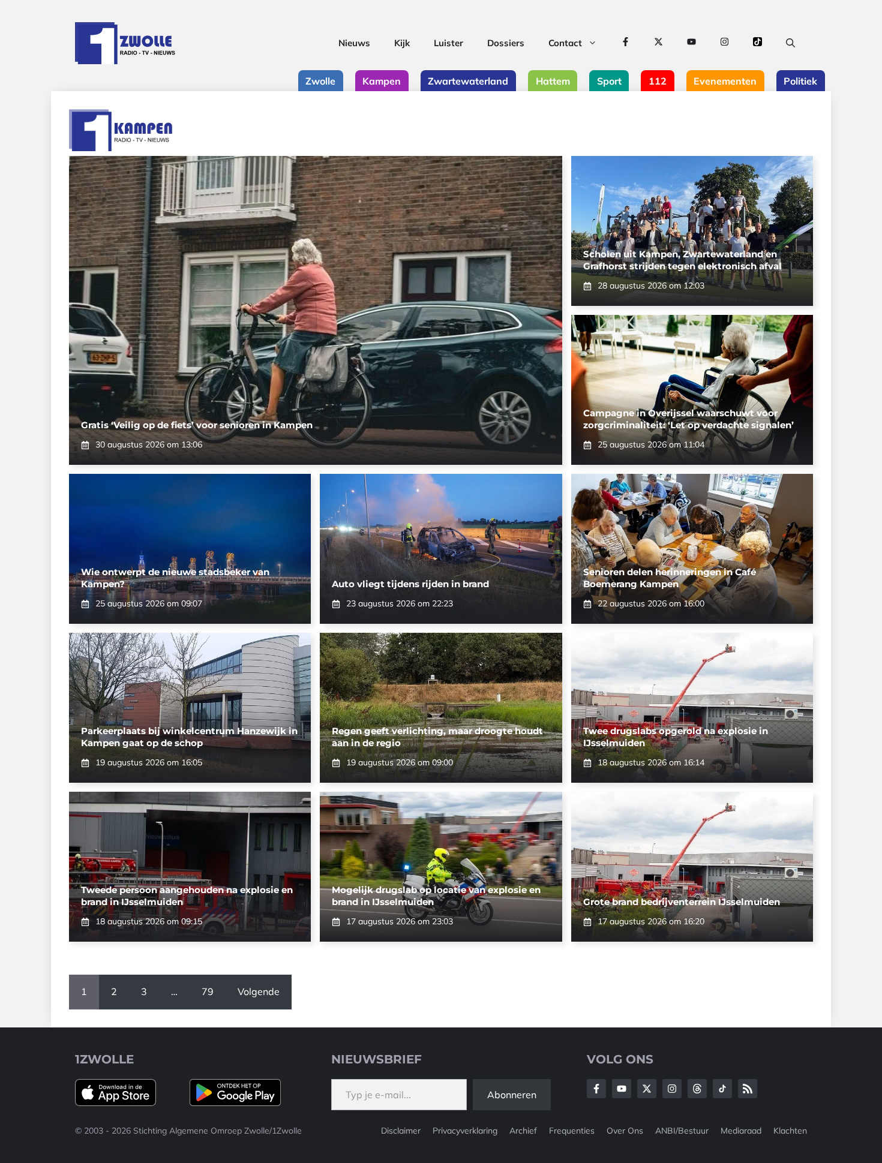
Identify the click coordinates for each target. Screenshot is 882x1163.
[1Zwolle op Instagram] (724, 43)
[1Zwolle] (125, 43)
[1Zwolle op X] (658, 43)
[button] (790, 43)
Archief (523, 1130)
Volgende (259, 991)
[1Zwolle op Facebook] (625, 43)
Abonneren (511, 1095)
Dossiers (505, 43)
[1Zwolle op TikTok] (757, 43)
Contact (565, 43)
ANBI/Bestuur (682, 1130)
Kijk (402, 43)
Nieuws (354, 43)
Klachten (790, 1130)
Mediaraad (741, 1130)
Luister (448, 43)
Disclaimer (401, 1130)
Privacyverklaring (465, 1130)
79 (208, 991)
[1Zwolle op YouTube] (691, 43)
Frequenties (572, 1130)
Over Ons (625, 1130)
